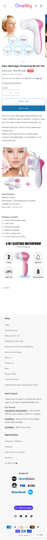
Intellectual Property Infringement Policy (21, 385)
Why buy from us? (12, 336)
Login (7, 325)
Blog (6, 368)
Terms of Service (12, 379)
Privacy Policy (10, 374)
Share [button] (7, 288)
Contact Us (9, 363)
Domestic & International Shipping (19, 347)
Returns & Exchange (13, 352)
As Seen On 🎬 (11, 463)
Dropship (8, 447)
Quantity (5, 88)
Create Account (11, 330)
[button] (4, 6)
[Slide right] (28, 61)
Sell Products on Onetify (15, 452)
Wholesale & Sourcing (14, 341)
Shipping (4, 74)
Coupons (8, 458)
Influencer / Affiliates (13, 441)
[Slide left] (18, 61)
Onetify (26, 535)
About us (8, 358)
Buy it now (23, 108)
